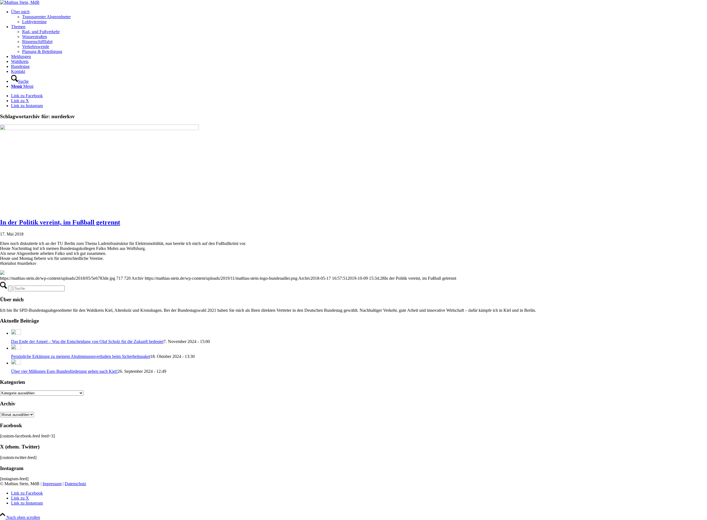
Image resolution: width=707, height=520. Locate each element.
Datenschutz (75, 483)
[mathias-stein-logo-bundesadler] (19, 2)
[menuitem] (359, 16)
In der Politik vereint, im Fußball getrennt (60, 222)
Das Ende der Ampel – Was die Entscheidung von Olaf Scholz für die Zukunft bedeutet (87, 341)
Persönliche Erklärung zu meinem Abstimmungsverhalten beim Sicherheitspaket (80, 356)
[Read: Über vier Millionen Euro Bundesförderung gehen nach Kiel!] (16, 363)
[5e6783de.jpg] (99, 128)
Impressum (52, 483)
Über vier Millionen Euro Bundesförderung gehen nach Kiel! (64, 371)
